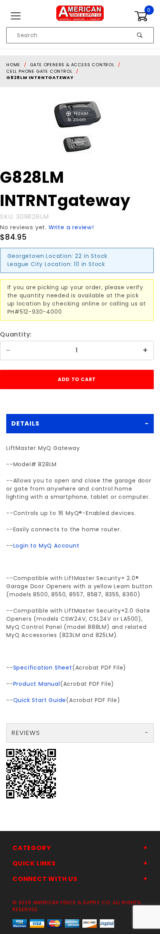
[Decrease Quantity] (8, 350)
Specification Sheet (42, 667)
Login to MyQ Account (46, 545)
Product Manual (36, 684)
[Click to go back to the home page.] (79, 16)
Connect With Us (45, 878)
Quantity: (16, 334)
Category (31, 847)
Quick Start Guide (39, 700)
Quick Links (34, 863)
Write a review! (71, 227)
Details (25, 423)
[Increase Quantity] (145, 350)
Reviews (25, 732)
